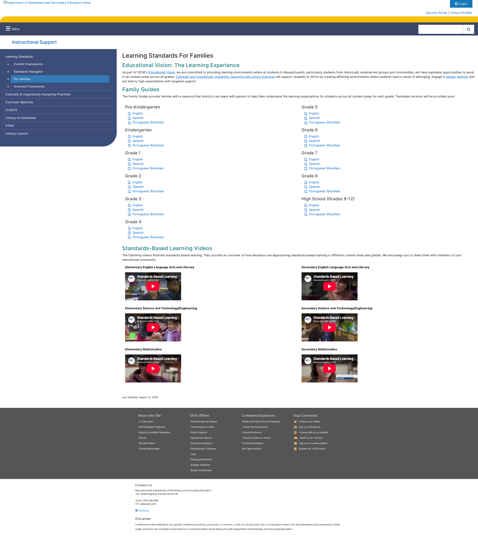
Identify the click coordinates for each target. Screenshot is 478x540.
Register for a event (312, 448)
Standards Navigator (28, 71)
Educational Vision (162, 72)
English (138, 113)
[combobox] (440, 29)
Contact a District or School (256, 437)
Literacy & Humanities (20, 118)
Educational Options (201, 437)
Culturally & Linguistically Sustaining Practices (37, 94)
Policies (143, 437)
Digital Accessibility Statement (154, 432)
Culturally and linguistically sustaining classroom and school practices (225, 77)
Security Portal (436, 13)
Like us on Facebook (309, 427)
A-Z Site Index (146, 421)
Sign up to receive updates (313, 443)
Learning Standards (19, 56)
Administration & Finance (203, 421)
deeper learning (457, 77)
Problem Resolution (252, 443)
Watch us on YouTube (311, 437)
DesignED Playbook (152, 427)
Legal (193, 454)
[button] (468, 29)
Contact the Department (255, 427)
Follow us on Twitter (309, 421)
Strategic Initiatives (200, 464)
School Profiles (461, 13)
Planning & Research (201, 459)
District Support (198, 432)
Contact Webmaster (149, 448)
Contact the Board (252, 432)
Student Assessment (201, 470)
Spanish (138, 118)
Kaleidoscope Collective (203, 448)
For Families (22, 79)
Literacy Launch (16, 133)
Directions (143, 510)
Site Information (147, 443)
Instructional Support (34, 42)
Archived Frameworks (29, 86)
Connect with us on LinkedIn (313, 432)
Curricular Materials (19, 102)
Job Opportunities (251, 448)
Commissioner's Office (202, 427)
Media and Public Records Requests (261, 421)
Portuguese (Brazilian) (148, 122)
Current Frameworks (28, 64)
